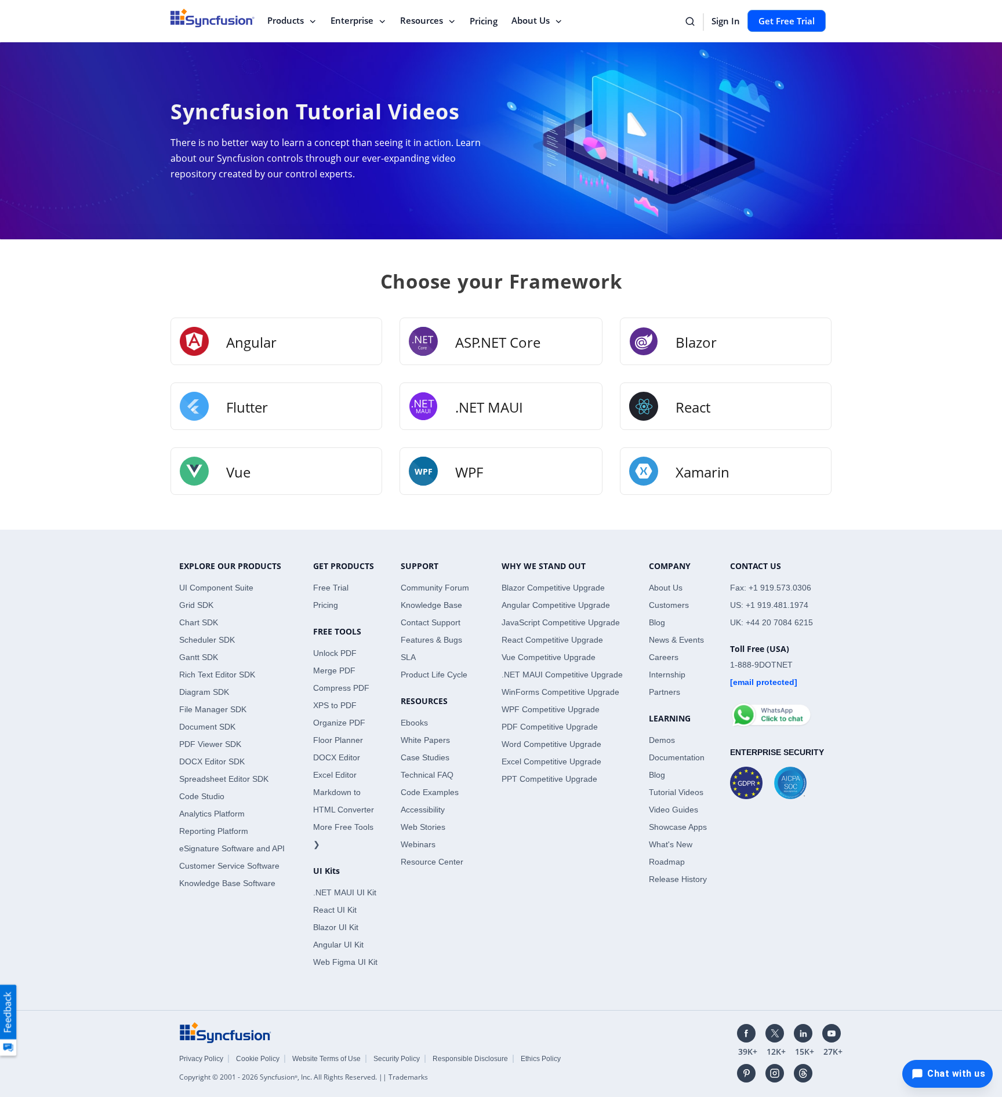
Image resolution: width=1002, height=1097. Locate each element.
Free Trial (330, 587)
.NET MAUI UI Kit (344, 892)
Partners (664, 692)
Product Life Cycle (434, 674)
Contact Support (430, 622)
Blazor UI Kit (335, 927)
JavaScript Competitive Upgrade (561, 622)
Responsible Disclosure (470, 1059)
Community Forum (435, 587)
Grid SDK (196, 605)
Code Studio (201, 796)
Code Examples (430, 792)
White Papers (425, 740)
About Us (530, 20)
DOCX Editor (336, 757)
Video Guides (673, 809)
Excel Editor (335, 774)
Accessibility (423, 809)
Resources (421, 20)
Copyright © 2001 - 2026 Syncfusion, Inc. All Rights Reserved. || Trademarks (303, 1077)
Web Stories (423, 827)
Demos (662, 740)
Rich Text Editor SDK (217, 674)
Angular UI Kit (338, 944)
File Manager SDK (212, 709)
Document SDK (207, 726)
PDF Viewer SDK (210, 744)
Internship (667, 674)
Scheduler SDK (207, 639)
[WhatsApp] (771, 710)
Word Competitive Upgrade (551, 744)
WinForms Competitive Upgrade (560, 692)
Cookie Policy (257, 1059)
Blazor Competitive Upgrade (553, 587)
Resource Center (432, 861)
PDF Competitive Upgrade (550, 726)
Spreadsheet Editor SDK (223, 778)
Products (285, 20)
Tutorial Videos (676, 792)
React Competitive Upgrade (552, 639)
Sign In (725, 21)
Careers (663, 657)
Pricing (484, 21)
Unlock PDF (335, 653)
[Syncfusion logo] (225, 1032)
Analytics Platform (212, 813)
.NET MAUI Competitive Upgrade (562, 674)
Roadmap (667, 861)
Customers (669, 605)
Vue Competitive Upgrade (549, 657)
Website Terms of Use (326, 1059)
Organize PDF (339, 722)
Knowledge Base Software (227, 883)
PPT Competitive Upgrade (549, 778)
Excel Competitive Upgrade (551, 761)
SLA (408, 657)
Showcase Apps (678, 827)
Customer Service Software (229, 865)
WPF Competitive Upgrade (551, 709)
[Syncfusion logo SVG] (212, 18)
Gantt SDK (198, 657)
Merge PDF (334, 670)
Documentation (677, 757)
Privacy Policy (201, 1059)
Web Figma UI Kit (345, 962)
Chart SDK (198, 622)
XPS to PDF (335, 705)
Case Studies (425, 757)
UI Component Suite (216, 587)
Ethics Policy (541, 1059)
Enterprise (352, 20)
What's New (670, 844)
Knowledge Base (431, 605)
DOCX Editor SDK (212, 761)
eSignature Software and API (232, 848)
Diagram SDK (204, 692)
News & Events (676, 639)
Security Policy (396, 1059)
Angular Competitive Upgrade (556, 605)
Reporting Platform (213, 831)
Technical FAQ (427, 774)
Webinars (418, 844)
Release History (678, 879)
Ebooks (414, 722)
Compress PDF (341, 688)
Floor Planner (338, 740)
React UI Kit (335, 909)
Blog (657, 622)
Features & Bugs (431, 639)
